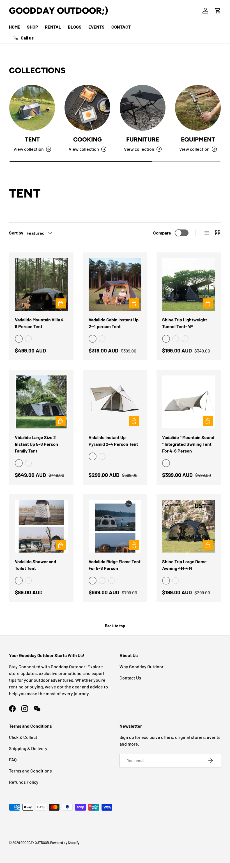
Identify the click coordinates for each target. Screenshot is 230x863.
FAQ (13, 759)
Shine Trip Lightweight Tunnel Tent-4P (184, 323)
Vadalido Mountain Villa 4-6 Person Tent (40, 323)
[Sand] (28, 338)
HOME (14, 26)
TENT (32, 139)
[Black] (102, 456)
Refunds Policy (23, 782)
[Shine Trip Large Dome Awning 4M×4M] (188, 526)
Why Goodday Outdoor (141, 666)
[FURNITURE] (142, 108)
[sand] (185, 338)
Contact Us (130, 677)
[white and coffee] (28, 580)
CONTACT (121, 26)
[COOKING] (87, 108)
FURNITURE (142, 139)
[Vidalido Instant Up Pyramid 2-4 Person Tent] (115, 401)
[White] (28, 463)
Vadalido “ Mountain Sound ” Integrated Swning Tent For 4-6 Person (188, 444)
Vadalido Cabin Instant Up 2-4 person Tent (114, 323)
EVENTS (96, 26)
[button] (217, 10)
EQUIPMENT (198, 139)
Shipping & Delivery (28, 748)
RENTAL (53, 26)
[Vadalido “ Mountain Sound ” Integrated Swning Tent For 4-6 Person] (188, 401)
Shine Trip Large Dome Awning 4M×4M (184, 565)
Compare (162, 232)
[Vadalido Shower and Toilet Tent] (41, 526)
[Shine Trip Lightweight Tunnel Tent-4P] (188, 284)
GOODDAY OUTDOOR (34, 843)
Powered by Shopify (64, 843)
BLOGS (75, 26)
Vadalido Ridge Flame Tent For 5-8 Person (115, 565)
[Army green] (175, 338)
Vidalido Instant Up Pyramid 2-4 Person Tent (113, 441)
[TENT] (32, 108)
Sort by (16, 232)
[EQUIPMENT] (198, 108)
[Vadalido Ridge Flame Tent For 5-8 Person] (115, 526)
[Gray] (102, 338)
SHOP (32, 26)
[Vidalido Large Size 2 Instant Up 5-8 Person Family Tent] (41, 401)
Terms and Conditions (30, 770)
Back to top (115, 625)
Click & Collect (23, 737)
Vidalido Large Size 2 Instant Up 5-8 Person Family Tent (36, 444)
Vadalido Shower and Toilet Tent (35, 565)
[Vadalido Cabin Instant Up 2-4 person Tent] (115, 284)
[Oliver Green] (175, 580)
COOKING (87, 139)
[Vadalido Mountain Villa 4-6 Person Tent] (41, 284)
